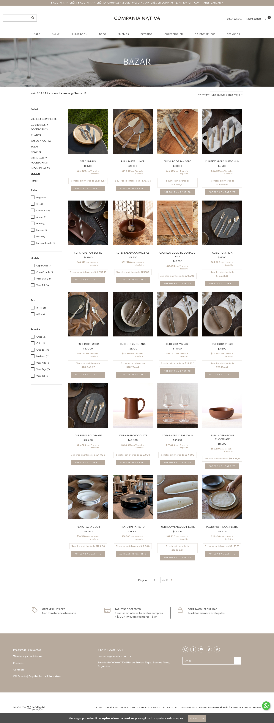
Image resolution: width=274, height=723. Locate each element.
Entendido (197, 718)
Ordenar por (203, 94)
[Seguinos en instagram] (185, 649)
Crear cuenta (234, 19)
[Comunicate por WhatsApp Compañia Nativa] (266, 705)
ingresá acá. (220, 707)
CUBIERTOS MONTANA (133, 343)
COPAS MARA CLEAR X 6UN (177, 435)
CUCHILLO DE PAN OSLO (177, 161)
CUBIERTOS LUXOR (88, 343)
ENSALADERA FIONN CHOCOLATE (222, 437)
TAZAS (35, 146)
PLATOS (36, 135)
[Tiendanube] (29, 710)
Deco (102, 34)
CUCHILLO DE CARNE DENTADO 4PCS (177, 254)
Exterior (147, 34)
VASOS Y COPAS (41, 140)
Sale (37, 34)
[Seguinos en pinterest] (217, 649)
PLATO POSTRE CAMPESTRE (222, 526)
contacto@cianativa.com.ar (114, 656)
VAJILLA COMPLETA (43, 119)
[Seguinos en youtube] (201, 649)
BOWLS (36, 152)
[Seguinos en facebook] (193, 649)
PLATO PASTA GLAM (88, 526)
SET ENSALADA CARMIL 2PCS (132, 252)
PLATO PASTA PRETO (133, 526)
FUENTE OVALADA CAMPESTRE (177, 526)
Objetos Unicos (205, 34)
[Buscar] (33, 18)
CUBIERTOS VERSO (222, 343)
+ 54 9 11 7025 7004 (110, 650)
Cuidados (18, 663)
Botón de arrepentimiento (246, 707)
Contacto (19, 669)
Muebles (123, 34)
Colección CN (173, 34)
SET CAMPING (88, 161)
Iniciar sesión (253, 19)
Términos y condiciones (27, 656)
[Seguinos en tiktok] (209, 649)
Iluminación (79, 34)
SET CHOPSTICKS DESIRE (88, 252)
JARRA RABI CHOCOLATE (133, 435)
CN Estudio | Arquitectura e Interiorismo (37, 676)
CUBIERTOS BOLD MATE (88, 435)
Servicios (233, 34)
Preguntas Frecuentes (27, 650)
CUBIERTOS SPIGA (222, 252)
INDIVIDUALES (40, 168)
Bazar (56, 34)
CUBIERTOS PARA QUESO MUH (222, 161)
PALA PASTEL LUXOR (133, 161)
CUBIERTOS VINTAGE (177, 343)
